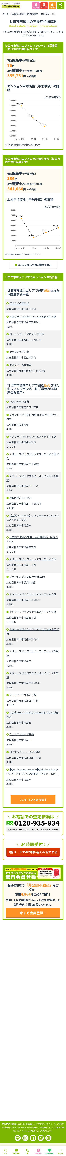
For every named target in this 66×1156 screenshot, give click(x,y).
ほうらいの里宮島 (19, 303)
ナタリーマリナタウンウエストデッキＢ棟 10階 (32, 456)
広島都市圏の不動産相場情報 (25, 13)
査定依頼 (36, 7)
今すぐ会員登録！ (33, 912)
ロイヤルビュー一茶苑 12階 (24, 752)
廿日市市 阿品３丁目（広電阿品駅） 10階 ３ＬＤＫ (32, 539)
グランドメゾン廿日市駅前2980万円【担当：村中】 (32, 417)
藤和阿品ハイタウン (20, 498)
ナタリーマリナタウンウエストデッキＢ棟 (32, 436)
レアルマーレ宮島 (19, 401)
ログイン (61, 7)
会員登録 (52, 7)
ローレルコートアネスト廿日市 (26, 334)
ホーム (6, 13)
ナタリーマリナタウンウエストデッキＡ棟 (32, 316)
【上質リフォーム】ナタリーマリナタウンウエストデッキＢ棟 (32, 517)
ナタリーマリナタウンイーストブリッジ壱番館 (32, 478)
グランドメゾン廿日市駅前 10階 (27, 576)
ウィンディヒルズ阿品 (21, 734)
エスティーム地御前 (20, 365)
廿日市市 (45, 13)
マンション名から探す (33, 799)
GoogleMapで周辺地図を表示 (35, 265)
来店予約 (44, 7)
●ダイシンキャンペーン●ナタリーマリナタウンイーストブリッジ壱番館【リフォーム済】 (32, 771)
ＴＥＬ (27, 1153)
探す (5, 1153)
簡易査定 (38, 1153)
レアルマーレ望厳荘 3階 (22, 695)
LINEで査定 (49, 1153)
